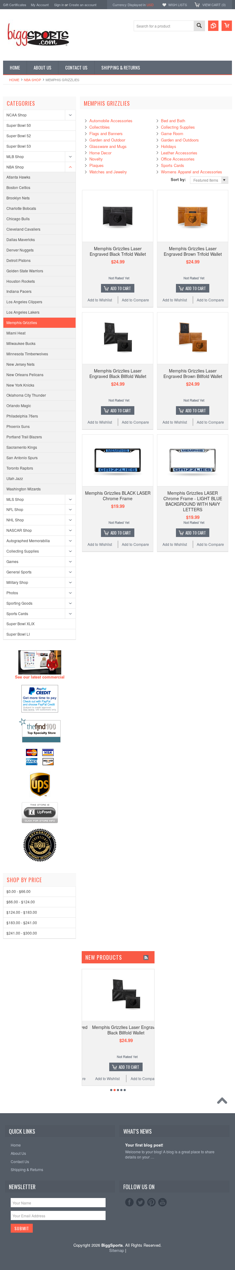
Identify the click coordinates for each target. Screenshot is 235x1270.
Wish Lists (177, 4)
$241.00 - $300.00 (21, 932)
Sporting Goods (19, 603)
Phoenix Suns (18, 426)
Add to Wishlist (100, 299)
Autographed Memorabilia (28, 540)
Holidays (168, 146)
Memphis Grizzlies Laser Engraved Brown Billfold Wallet (192, 373)
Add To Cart (120, 288)
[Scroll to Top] (223, 1102)
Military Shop (17, 582)
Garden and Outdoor (107, 140)
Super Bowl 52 (18, 135)
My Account (40, 4)
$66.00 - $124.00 (20, 901)
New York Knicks (20, 384)
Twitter (140, 1202)
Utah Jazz (14, 478)
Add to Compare (135, 299)
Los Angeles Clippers (24, 301)
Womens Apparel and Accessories (191, 172)
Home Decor (100, 153)
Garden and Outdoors (180, 140)
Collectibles (99, 127)
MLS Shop (15, 499)
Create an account (82, 4)
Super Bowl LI (18, 634)
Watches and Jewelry (108, 172)
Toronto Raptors (19, 468)
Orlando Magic (18, 405)
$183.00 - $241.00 (21, 922)
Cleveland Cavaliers (23, 229)
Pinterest (151, 1202)
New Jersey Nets (20, 364)
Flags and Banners (106, 133)
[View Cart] (227, 26)
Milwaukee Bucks (20, 343)
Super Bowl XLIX (20, 623)
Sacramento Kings (21, 447)
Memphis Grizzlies (21, 322)
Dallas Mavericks (20, 239)
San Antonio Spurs (22, 457)
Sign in (59, 4)
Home (14, 79)
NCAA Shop (16, 114)
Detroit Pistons (18, 260)
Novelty (96, 159)
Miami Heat (15, 332)
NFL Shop (14, 509)
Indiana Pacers (19, 291)
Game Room (172, 133)
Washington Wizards (23, 488)
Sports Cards (17, 613)
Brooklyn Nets (18, 197)
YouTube (162, 1202)
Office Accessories (178, 159)
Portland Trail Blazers (24, 436)
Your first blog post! (144, 1145)
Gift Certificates (14, 4)
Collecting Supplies (22, 551)
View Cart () (214, 4)
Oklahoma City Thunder (26, 395)
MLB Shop (15, 156)
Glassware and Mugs (108, 146)
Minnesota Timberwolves (27, 353)
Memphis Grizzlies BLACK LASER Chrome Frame (118, 495)
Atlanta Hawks (18, 177)
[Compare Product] (213, 26)
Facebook (129, 1202)
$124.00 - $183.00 (21, 912)
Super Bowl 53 (18, 146)
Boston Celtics (18, 187)
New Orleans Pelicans (24, 374)
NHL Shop (15, 519)
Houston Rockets (20, 281)
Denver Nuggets (20, 249)
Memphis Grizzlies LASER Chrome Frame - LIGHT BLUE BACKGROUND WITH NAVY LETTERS (192, 501)
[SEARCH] (199, 26)
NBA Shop (32, 79)
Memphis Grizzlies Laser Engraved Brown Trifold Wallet (193, 251)
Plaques (96, 165)
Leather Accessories (179, 153)
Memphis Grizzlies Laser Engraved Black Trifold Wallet (118, 251)
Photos (12, 592)
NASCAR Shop (19, 530)
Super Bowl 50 (18, 125)
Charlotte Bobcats (21, 208)
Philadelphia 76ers (22, 415)
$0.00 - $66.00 (18, 891)
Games (12, 561)
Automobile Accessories (110, 120)
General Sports (19, 571)
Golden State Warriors (24, 270)
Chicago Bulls (18, 218)
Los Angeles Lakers (22, 312)
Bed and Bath (173, 120)
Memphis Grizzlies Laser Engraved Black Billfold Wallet (117, 373)
